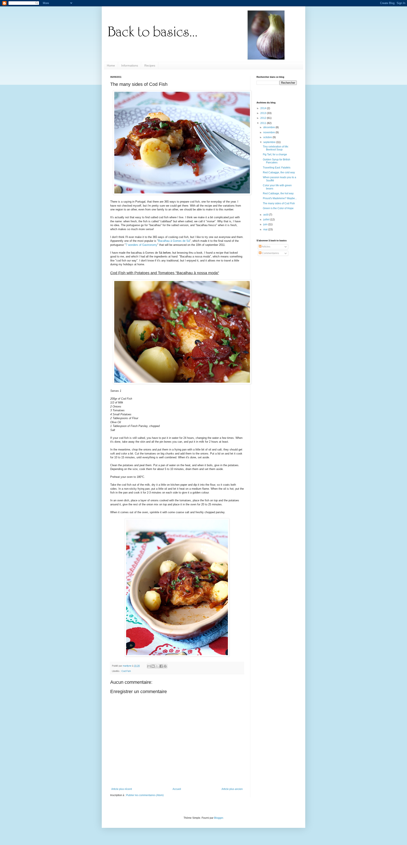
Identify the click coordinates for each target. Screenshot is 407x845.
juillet (266, 219)
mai (265, 229)
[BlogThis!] (153, 666)
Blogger (218, 817)
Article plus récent (121, 789)
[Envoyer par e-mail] (149, 666)
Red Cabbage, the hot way (278, 193)
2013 (263, 113)
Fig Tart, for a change (275, 154)
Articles (265, 246)
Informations (129, 65)
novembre (269, 132)
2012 (263, 118)
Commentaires (270, 253)
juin (265, 224)
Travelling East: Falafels (276, 167)
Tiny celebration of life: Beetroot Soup (276, 148)
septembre (269, 142)
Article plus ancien (232, 789)
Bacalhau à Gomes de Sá (174, 240)
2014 (263, 108)
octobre (268, 137)
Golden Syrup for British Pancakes (276, 161)
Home (111, 65)
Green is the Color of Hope (278, 208)
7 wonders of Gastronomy (141, 244)
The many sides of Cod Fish (279, 203)
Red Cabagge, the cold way (279, 172)
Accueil (177, 789)
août (266, 214)
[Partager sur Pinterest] (165, 666)
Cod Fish (126, 671)
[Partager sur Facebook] (161, 666)
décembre (269, 127)
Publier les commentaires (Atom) (145, 795)
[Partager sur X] (157, 666)
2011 (263, 123)
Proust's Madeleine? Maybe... (280, 198)
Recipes (149, 65)
